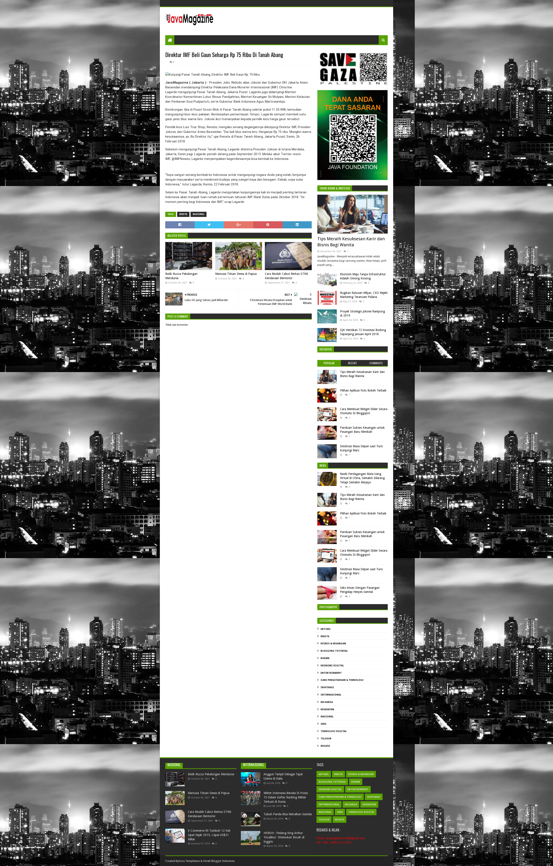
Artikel (326, 629)
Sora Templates (188, 861)
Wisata (325, 746)
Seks (323, 724)
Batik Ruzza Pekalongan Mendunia (181, 276)
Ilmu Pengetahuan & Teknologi (342, 680)
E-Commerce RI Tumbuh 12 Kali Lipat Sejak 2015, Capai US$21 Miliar (209, 835)
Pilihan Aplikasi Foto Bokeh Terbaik (363, 390)
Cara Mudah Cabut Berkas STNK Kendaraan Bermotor (286, 276)
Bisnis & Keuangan (333, 643)
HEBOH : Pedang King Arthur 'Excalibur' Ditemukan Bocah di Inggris (284, 837)
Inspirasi (327, 687)
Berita (183, 214)
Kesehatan (327, 709)
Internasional (331, 694)
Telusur (326, 738)
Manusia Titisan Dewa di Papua (236, 273)
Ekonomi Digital (332, 665)
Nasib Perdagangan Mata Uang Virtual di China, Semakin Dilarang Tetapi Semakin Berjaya (362, 478)
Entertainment (331, 673)
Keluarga (327, 702)
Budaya (325, 658)
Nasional (198, 214)
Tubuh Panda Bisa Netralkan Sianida (288, 814)
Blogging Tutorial (334, 651)
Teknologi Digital (334, 731)
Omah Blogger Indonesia (219, 861)
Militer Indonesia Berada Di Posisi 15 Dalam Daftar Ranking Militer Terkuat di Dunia (286, 797)
